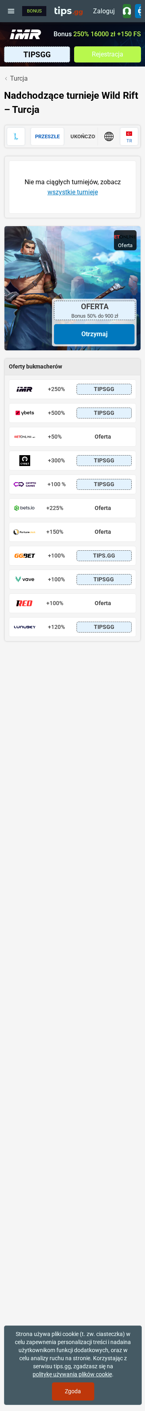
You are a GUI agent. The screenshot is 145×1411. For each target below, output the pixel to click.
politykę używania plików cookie (72, 1374)
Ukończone (86, 136)
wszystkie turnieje (73, 192)
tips (68, 11)
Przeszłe (47, 136)
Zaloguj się (104, 12)
